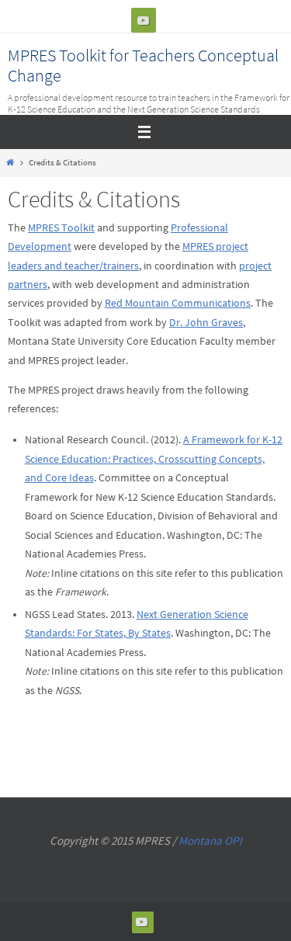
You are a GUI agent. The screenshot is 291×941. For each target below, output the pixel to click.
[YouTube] (143, 20)
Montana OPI (210, 840)
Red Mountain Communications (178, 303)
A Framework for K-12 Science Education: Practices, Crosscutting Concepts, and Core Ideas (153, 458)
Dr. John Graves (206, 322)
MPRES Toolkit (61, 227)
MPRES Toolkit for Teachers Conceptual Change (143, 65)
